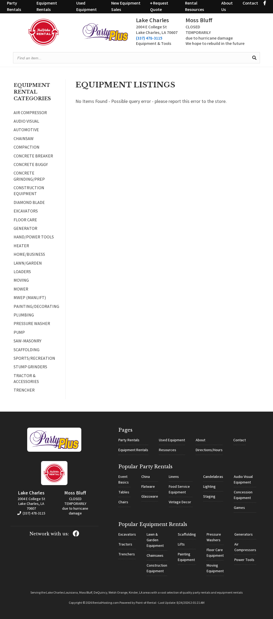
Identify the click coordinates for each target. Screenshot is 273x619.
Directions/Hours (209, 450)
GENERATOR (25, 229)
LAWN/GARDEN (28, 264)
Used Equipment (86, 7)
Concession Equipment (243, 495)
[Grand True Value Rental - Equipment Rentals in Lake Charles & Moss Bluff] (44, 44)
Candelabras (213, 477)
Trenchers (126, 554)
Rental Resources (194, 7)
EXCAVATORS (26, 212)
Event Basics (123, 479)
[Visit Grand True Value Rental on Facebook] (264, 4)
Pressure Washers (214, 537)
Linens (174, 477)
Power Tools (244, 560)
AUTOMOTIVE (26, 130)
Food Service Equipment (179, 489)
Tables (123, 492)
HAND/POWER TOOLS (34, 238)
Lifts (181, 544)
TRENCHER (24, 391)
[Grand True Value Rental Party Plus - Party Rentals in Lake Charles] (105, 40)
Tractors (125, 544)
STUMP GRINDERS (30, 367)
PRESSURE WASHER (32, 324)
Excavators (127, 534)
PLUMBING (24, 316)
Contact (250, 4)
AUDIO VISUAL (26, 122)
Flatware (148, 487)
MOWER (21, 290)
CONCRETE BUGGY (31, 165)
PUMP (19, 333)
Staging (209, 497)
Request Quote (159, 7)
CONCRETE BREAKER (33, 157)
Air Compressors (245, 547)
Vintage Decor (180, 502)
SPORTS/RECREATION (34, 359)
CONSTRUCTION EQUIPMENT (29, 191)
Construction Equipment (157, 568)
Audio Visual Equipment (243, 479)
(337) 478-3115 (149, 39)
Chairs (123, 502)
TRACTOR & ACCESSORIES (26, 379)
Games (239, 508)
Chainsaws (155, 556)
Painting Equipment (186, 557)
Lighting (209, 487)
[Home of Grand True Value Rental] (54, 451)
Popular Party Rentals (145, 467)
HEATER (21, 246)
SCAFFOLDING (26, 350)
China (145, 477)
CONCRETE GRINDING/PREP (29, 177)
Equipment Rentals (47, 7)
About (200, 440)
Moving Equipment (215, 568)
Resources (167, 450)
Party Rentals (14, 7)
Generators (243, 534)
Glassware (149, 497)
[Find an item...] (254, 57)
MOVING (21, 281)
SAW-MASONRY (27, 342)
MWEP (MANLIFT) (30, 298)
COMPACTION (26, 148)
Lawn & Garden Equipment (155, 540)
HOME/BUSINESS (29, 255)
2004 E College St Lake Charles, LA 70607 (31, 504)
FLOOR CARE (25, 220)
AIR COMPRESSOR (30, 113)
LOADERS (22, 272)
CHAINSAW (24, 139)
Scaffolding (187, 534)
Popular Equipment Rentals (152, 524)
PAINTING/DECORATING (36, 307)
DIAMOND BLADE (29, 203)
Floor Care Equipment (215, 553)
